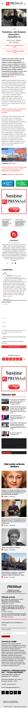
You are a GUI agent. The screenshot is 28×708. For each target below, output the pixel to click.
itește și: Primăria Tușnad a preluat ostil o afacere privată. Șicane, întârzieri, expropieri (13, 110)
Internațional (5, 603)
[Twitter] (7, 359)
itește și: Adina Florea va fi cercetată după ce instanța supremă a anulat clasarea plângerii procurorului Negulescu (13, 168)
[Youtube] (20, 262)
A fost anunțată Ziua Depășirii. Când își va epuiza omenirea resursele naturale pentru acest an (20, 223)
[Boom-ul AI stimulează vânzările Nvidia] (5, 433)
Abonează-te (5, 453)
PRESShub (18, 40)
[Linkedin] (12, 262)
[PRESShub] (14, 234)
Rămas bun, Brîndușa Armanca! (10, 547)
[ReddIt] (17, 359)
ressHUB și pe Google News (15, 174)
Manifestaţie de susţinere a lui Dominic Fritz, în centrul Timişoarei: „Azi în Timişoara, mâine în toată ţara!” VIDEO (13, 574)
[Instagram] (10, 262)
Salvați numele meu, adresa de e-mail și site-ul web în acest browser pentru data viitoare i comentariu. (13, 332)
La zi (14, 29)
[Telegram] (15, 262)
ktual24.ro (13, 76)
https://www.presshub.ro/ (14, 242)
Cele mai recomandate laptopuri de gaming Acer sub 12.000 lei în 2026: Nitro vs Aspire (17, 418)
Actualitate (4, 611)
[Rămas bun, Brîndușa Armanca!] (14, 537)
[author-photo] (2, 496)
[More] (24, 359)
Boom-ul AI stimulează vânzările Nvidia (16, 433)
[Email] (20, 359)
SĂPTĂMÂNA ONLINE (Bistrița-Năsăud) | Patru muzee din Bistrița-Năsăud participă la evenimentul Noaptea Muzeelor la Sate (18, 425)
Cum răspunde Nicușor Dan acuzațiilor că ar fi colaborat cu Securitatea (6, 223)
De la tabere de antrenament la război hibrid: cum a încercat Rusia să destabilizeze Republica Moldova (18, 402)
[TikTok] (18, 262)
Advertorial (4, 616)
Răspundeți (6, 299)
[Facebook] (7, 262)
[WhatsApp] (10, 359)
